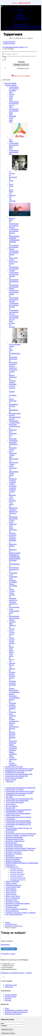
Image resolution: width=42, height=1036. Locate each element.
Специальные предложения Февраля (14, 231)
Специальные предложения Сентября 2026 (14, 89)
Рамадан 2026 (12, 219)
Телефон (4, 1026)
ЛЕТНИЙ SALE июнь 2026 (12, 119)
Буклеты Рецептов (12, 736)
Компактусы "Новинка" (13, 512)
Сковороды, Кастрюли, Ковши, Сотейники (13, 751)
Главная (7, 922)
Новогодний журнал (13, 262)
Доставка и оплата (11, 28)
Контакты (10, 781)
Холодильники (11, 889)
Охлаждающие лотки (13, 887)
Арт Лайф (11, 140)
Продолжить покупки (8, 1033)
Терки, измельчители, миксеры (16, 909)
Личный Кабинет (11, 995)
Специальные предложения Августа (14, 317)
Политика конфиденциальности (16, 1012)
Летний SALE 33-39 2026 (11, 97)
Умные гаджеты (12, 594)
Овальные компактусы (13, 603)
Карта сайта (9, 987)
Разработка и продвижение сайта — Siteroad (16, 973)
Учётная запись (18, 9)
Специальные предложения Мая (14, 152)
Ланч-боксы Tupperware (13, 527)
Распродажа (13, 359)
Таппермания (13, 281)
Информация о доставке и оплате (16, 1010)
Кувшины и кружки (12, 686)
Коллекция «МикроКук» (13, 443)
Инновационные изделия (14, 839)
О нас (7, 1008)
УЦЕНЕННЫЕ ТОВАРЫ (14, 811)
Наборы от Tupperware (13, 547)
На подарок (12, 326)
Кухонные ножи (12, 716)
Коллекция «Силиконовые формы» (14, 697)
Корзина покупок (21, 24)
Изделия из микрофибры (13, 408)
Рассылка (8, 1000)
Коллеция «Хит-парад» (12, 502)
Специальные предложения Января (14, 252)
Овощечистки (10, 865)
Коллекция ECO (13, 434)
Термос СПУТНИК (13, 585)
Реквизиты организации (13, 1014)
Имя (2, 1023)
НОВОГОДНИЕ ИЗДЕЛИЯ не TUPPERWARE (14, 561)
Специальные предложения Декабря (14, 274)
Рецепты (21, 28)
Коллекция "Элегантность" (14, 926)
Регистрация (20, 15)
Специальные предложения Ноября (14, 292)
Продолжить (5, 944)
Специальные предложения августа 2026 (14, 104)
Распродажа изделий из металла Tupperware (13, 373)
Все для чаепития (12, 199)
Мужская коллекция (12, 537)
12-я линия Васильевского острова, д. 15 (14, 47)
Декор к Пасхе (11, 188)
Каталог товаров (10, 83)
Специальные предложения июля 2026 (18, 770)
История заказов (10, 996)
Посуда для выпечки (12, 667)
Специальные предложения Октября (14, 305)
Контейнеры (13, 518)
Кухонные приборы (12, 707)
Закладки (8, 998)
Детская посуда (11, 633)
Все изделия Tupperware (13, 763)
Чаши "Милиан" (12, 624)
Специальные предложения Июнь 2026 (18, 774)
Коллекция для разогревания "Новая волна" (13, 471)
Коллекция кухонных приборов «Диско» (13, 488)
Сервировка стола (13, 577)
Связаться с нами (11, 985)
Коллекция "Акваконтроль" (14, 425)
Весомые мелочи (12, 677)
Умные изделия (11, 642)
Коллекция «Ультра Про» (13, 455)
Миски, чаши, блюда (11, 654)
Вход (20, 13)
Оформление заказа (20, 26)
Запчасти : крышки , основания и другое (20, 835)
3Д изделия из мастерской (13, 174)
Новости (28, 28)
